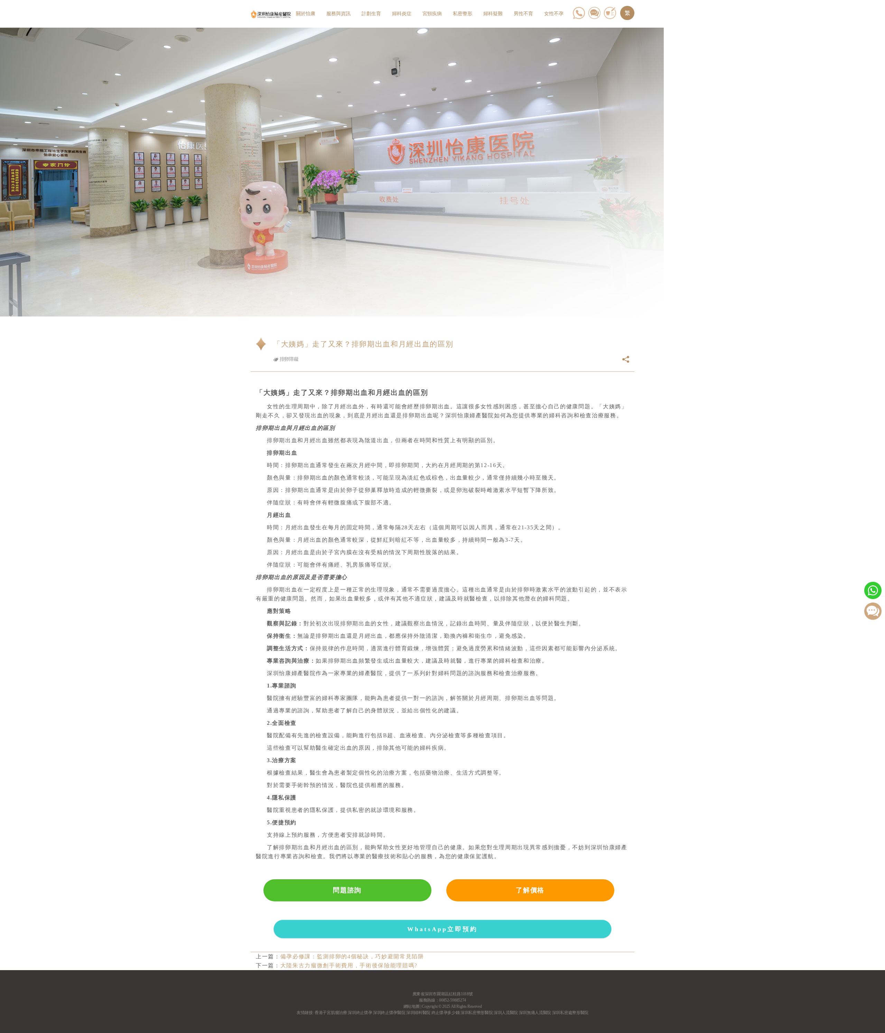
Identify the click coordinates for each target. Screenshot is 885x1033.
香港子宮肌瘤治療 (331, 1012)
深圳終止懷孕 (360, 1012)
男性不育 (523, 13)
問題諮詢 (347, 890)
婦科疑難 (493, 13)
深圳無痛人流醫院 (535, 1012)
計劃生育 (371, 13)
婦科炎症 (401, 13)
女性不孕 (553, 13)
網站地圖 (411, 1006)
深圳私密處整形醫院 (570, 1012)
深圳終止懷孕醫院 (389, 1012)
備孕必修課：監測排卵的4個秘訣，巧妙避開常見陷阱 (352, 956)
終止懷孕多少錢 (445, 1012)
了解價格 (530, 890)
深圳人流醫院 (506, 1012)
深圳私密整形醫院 (476, 1012)
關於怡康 (305, 13)
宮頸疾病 (432, 13)
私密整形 (462, 13)
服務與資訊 (338, 13)
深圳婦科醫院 (418, 1012)
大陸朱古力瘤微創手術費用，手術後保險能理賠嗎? (349, 965)
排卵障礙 (288, 359)
